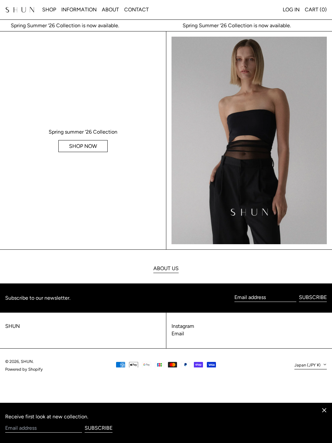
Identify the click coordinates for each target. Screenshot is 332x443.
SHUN (12, 326)
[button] (316, 10)
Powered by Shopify (24, 369)
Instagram (183, 326)
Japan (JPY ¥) (308, 365)
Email (178, 333)
